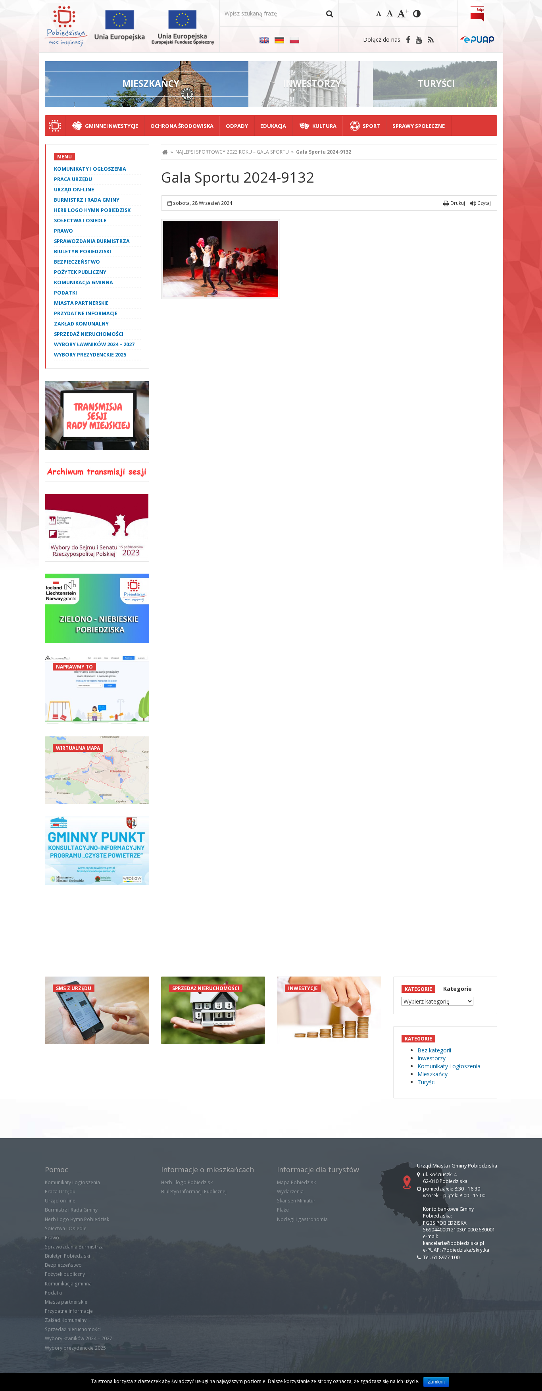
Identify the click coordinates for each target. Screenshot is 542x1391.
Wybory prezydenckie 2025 (90, 354)
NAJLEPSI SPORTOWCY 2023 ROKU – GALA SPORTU (232, 151)
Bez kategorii (434, 1050)
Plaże (283, 1209)
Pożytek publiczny (80, 272)
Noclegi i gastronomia (302, 1219)
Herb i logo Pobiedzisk (187, 1182)
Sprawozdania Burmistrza (92, 241)
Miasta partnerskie (81, 303)
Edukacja (273, 125)
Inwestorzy (431, 1058)
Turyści (426, 1082)
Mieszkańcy (432, 1074)
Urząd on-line (74, 189)
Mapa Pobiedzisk (296, 1182)
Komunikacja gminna (83, 282)
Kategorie (457, 988)
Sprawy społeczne (418, 125)
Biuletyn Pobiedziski (82, 251)
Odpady (237, 125)
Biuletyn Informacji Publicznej (194, 1191)
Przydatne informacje (85, 313)
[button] (329, 13)
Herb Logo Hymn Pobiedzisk (92, 210)
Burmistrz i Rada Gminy (86, 200)
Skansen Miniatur (296, 1200)
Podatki (65, 292)
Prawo (63, 230)
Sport (371, 125)
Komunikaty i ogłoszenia (90, 169)
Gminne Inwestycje (111, 125)
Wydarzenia (290, 1191)
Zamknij (436, 1382)
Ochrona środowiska (181, 125)
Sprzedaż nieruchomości (88, 334)
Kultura (324, 125)
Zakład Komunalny (81, 323)
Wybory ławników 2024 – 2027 (94, 344)
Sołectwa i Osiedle (80, 220)
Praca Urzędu (73, 179)
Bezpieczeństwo (77, 261)
